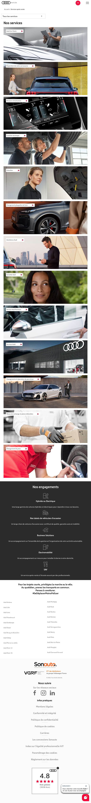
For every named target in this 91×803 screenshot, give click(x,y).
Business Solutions (45, 535)
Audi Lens (7, 612)
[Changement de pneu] (45, 461)
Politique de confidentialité (44, 719)
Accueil (6, 9)
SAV (45, 569)
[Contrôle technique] (45, 148)
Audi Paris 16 (8, 653)
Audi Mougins (51, 647)
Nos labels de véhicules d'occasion (45, 518)
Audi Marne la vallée (10, 643)
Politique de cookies (45, 726)
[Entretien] (45, 182)
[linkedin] (53, 692)
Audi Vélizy (7, 638)
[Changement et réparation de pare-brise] (45, 391)
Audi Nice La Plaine (53, 642)
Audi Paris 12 (8, 648)
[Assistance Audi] (45, 252)
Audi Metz (50, 637)
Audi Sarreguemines (54, 627)
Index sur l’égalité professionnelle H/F (45, 746)
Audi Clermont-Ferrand (55, 652)
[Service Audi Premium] (45, 322)
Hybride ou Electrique (45, 501)
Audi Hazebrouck (9, 617)
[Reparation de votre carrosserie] (45, 78)
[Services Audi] (45, 356)
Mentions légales (44, 706)
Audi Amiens (8, 602)
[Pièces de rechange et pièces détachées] (45, 426)
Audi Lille (7, 607)
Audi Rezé (50, 607)
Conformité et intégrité (44, 713)
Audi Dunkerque (9, 622)
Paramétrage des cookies (44, 752)
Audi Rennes (51, 617)
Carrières (44, 733)
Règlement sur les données (44, 759)
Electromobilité (45, 552)
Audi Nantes (51, 612)
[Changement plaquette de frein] (45, 217)
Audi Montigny (52, 602)
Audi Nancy (51, 632)
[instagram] (45, 692)
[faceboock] (36, 692)
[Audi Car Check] (45, 43)
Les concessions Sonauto (44, 739)
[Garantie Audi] (45, 287)
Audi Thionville (52, 622)
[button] (87, 3)
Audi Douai (7, 628)
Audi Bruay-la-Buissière (11, 633)
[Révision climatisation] (45, 113)
